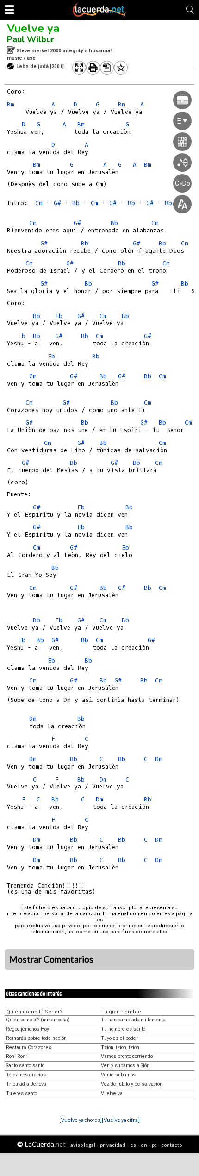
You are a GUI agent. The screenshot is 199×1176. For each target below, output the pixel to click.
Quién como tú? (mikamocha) (38, 1020)
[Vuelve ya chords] (80, 1120)
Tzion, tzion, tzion (120, 1048)
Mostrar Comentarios (51, 959)
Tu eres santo (21, 1093)
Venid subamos (118, 1075)
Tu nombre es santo (123, 1029)
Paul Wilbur (30, 39)
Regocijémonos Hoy (27, 1029)
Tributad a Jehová (26, 1084)
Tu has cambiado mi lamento (133, 1020)
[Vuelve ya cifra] (121, 1120)
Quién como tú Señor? (34, 1012)
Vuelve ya (33, 28)
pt (154, 1145)
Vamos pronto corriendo (127, 1056)
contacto (171, 1145)
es (133, 1145)
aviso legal (82, 1145)
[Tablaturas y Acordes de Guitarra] (99, 15)
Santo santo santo (25, 1066)
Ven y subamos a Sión (125, 1066)
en (144, 1145)
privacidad (112, 1145)
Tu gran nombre (121, 1012)
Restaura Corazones (28, 1048)
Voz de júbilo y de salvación (131, 1084)
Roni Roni (16, 1056)
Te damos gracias (26, 1075)
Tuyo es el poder (119, 1038)
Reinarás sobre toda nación (36, 1038)
